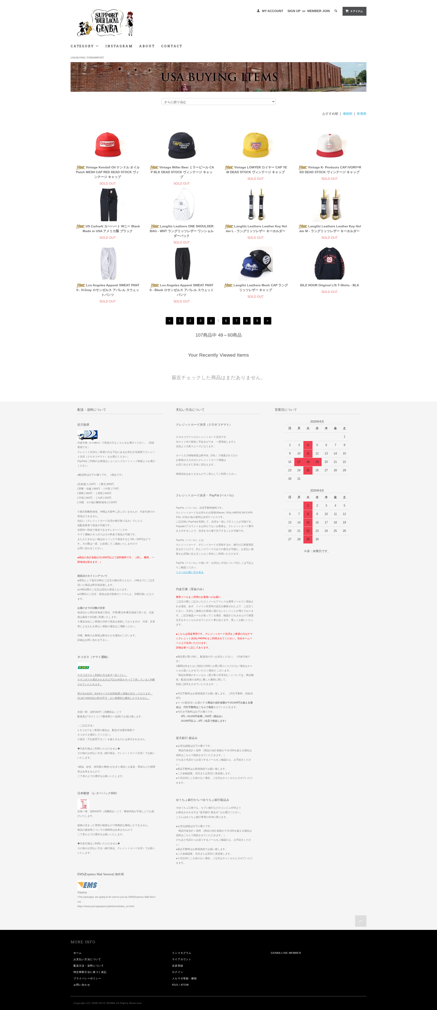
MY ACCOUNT (272, 11)
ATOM (185, 984)
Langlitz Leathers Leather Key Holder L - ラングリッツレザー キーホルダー (256, 228)
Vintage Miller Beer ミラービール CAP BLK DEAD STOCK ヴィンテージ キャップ (182, 172)
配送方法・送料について (89, 965)
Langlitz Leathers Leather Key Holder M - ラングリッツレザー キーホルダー (330, 228)
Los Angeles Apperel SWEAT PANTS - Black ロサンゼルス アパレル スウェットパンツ (182, 290)
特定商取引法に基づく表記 (90, 972)
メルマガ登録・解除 (184, 978)
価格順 (347, 113)
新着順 (361, 113)
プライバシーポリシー (87, 978)
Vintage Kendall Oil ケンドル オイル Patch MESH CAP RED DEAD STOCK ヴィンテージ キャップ (108, 172)
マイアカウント (181, 959)
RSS (175, 984)
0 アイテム (357, 11)
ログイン (177, 972)
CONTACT (172, 46)
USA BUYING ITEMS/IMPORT (87, 57)
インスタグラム (181, 953)
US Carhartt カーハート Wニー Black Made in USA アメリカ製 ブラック (111, 228)
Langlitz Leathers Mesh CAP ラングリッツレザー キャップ (261, 287)
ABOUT (147, 46)
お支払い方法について (87, 959)
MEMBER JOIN (318, 11)
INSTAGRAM (119, 46)
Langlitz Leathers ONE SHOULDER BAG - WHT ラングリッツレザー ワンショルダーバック (181, 231)
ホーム (78, 953)
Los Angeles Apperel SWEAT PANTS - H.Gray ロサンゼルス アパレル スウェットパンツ (108, 290)
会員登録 (177, 965)
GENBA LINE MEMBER (286, 953)
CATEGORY (83, 46)
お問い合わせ (82, 984)
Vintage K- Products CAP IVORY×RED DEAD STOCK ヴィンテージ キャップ (330, 169)
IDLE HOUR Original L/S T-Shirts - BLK (329, 285)
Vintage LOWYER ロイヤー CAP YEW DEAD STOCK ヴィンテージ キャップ (256, 169)
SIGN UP (293, 11)
